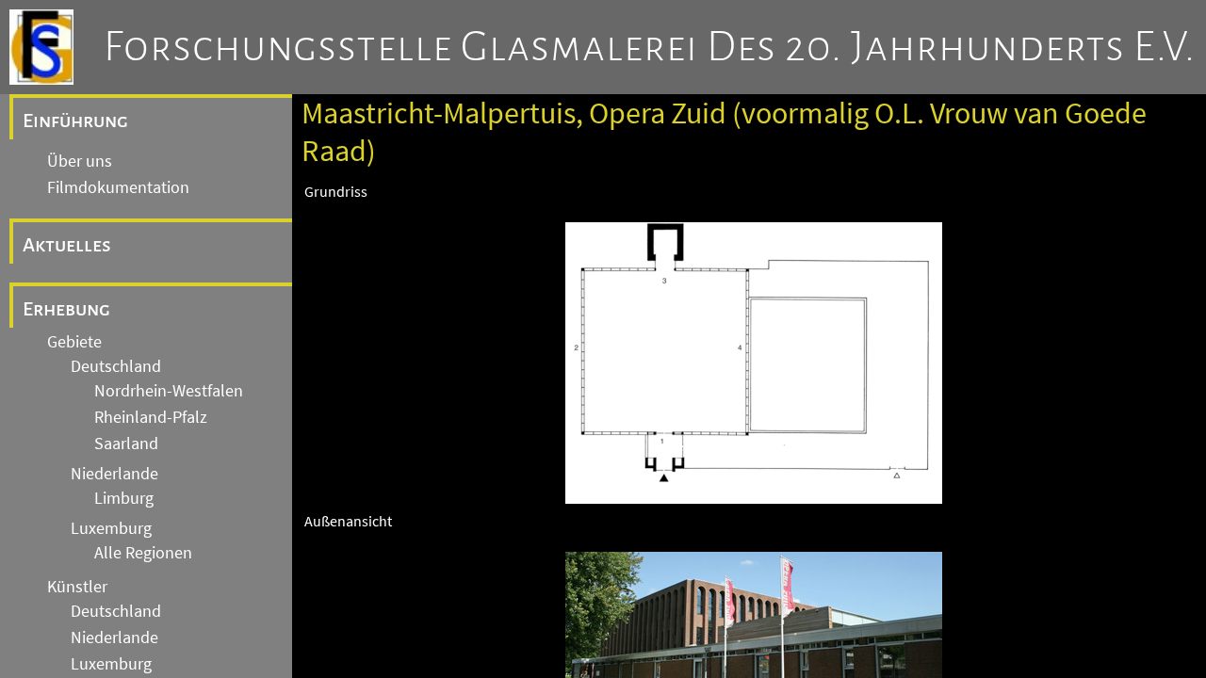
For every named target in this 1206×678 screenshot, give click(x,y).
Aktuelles (67, 244)
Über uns (79, 161)
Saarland (126, 443)
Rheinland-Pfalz (150, 417)
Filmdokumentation (118, 187)
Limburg (124, 498)
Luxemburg (111, 528)
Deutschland (116, 366)
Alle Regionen (143, 552)
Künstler (77, 586)
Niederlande (114, 473)
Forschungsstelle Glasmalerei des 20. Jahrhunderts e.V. (650, 47)
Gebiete (74, 341)
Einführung (75, 120)
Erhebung (66, 309)
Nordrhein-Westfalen (168, 390)
